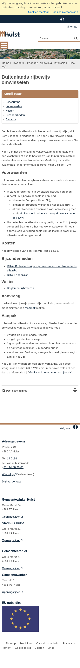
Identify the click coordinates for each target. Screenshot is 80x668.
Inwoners (18, 62)
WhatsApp (8, 474)
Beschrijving (13, 101)
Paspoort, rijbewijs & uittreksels (46, 62)
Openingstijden (11, 516)
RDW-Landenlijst (17, 274)
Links (51, 647)
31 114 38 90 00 (13, 467)
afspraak (30, 307)
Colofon (39, 647)
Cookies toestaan (39, 11)
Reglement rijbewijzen (20, 288)
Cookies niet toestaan (64, 11)
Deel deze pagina (16, 390)
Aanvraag (11, 119)
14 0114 (12, 458)
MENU (4, 45)
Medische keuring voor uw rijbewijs (50, 372)
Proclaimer (26, 643)
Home (5, 62)
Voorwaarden (14, 106)
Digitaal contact (11, 481)
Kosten (10, 110)
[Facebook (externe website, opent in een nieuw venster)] (75, 427)
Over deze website (47, 643)
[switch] (62, 19)
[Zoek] (76, 38)
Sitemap (72, 26)
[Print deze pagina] (75, 390)
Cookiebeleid (23, 647)
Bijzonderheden (15, 114)
